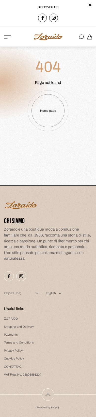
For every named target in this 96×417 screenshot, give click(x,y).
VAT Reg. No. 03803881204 (22, 374)
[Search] (81, 37)
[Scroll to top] (48, 394)
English (51, 293)
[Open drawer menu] (7, 37)
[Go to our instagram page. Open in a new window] (53, 18)
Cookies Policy (14, 358)
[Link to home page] (21, 205)
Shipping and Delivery (19, 326)
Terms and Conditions (19, 342)
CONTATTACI (13, 366)
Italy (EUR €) (12, 293)
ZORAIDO (11, 318)
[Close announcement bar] (89, 4)
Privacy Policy (13, 350)
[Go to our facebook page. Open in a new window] (42, 18)
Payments (11, 334)
